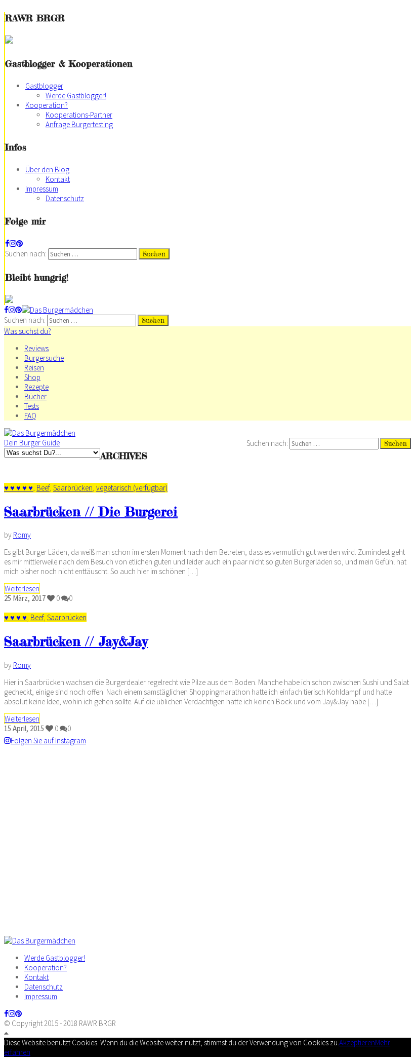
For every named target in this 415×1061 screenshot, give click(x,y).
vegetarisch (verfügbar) (132, 487)
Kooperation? (46, 105)
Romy (22, 535)
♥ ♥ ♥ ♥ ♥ (18, 487)
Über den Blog (47, 169)
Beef (43, 487)
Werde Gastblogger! (76, 95)
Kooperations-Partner (79, 115)
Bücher (35, 396)
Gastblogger (44, 86)
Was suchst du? (27, 331)
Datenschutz (65, 198)
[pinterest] (19, 243)
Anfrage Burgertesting (79, 124)
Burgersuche (44, 358)
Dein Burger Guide (32, 442)
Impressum (41, 189)
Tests (31, 406)
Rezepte (36, 387)
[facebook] (7, 243)
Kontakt (58, 179)
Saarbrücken (73, 487)
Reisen (34, 367)
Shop (32, 377)
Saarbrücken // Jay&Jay (76, 641)
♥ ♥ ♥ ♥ (15, 617)
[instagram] (13, 243)
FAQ (30, 416)
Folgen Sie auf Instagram (48, 740)
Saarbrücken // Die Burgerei (91, 511)
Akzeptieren (357, 1042)
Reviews (36, 348)
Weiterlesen (22, 588)
